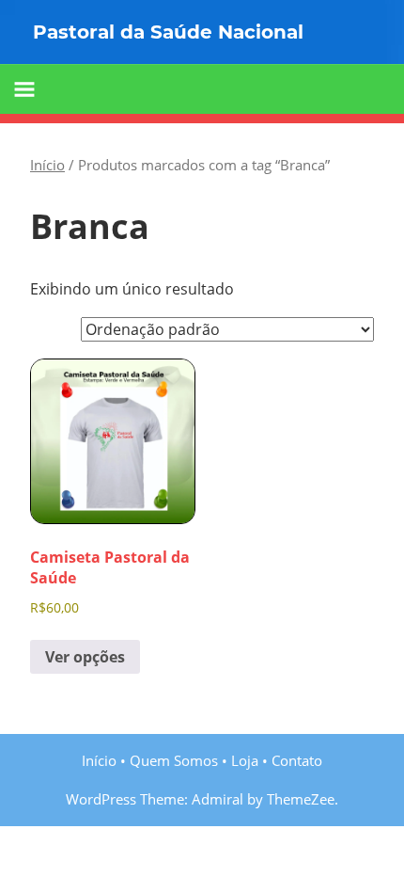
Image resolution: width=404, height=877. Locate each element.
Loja (244, 760)
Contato (297, 760)
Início (47, 164)
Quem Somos (174, 760)
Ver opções (85, 656)
